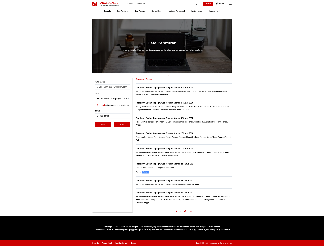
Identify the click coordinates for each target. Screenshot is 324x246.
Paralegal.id (108, 2)
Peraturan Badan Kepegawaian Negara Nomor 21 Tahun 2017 (165, 193)
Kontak (133, 243)
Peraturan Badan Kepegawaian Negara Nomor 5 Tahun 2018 (164, 88)
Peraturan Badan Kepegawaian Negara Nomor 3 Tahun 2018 (164, 118)
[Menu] (230, 4)
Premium (208, 4)
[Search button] (196, 3)
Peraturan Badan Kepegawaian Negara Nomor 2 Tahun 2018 (164, 133)
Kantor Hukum (196, 11)
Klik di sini (100, 105)
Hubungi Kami (214, 11)
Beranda (107, 11)
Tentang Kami (107, 243)
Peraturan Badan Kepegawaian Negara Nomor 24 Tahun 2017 (165, 164)
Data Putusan (140, 11)
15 (185, 211)
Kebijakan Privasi (121, 243)
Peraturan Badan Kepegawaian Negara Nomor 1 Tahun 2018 (164, 149)
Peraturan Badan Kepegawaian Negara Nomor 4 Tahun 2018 (164, 103)
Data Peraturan (122, 11)
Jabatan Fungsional (177, 11)
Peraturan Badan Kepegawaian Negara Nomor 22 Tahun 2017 (165, 181)
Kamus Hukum (157, 11)
